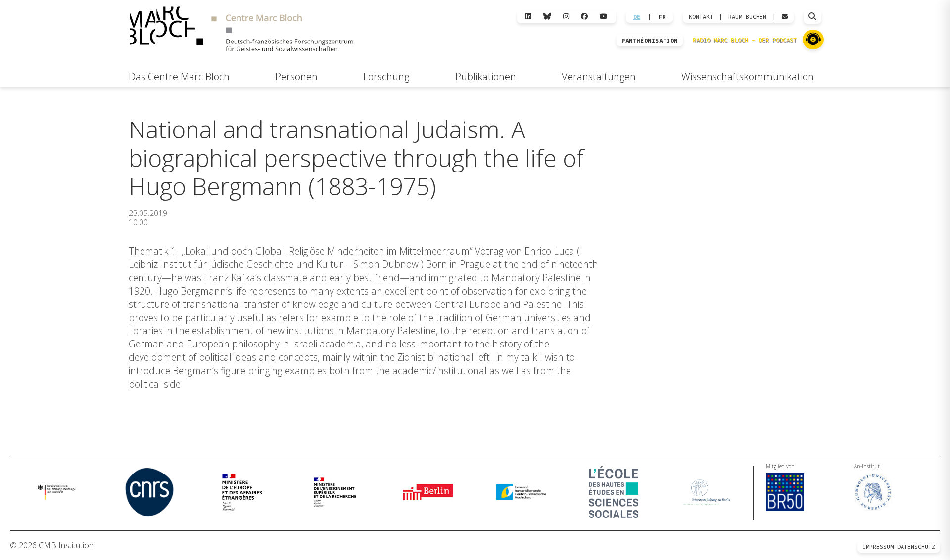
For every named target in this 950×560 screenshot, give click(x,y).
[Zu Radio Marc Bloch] (813, 39)
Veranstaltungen (599, 76)
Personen (296, 76)
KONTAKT (701, 16)
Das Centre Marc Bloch (179, 76)
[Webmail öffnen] (785, 16)
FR (662, 16)
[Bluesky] (547, 16)
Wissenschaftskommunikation (747, 76)
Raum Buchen (747, 16)
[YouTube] (603, 16)
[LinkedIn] (528, 16)
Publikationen (485, 76)
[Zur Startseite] (241, 30)
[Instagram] (566, 16)
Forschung (386, 76)
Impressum (878, 546)
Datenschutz (916, 546)
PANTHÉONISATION (649, 40)
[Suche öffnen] (812, 16)
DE (636, 16)
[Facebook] (584, 16)
